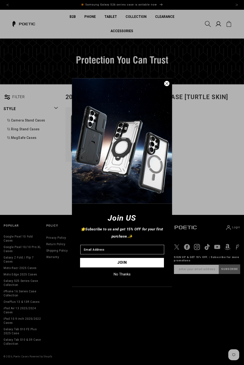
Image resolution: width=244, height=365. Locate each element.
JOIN (122, 262)
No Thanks (122, 274)
